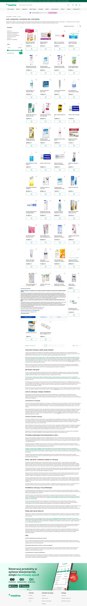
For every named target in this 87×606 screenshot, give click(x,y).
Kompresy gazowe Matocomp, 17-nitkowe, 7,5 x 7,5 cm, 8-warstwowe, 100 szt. (59, 236)
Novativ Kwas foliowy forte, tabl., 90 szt (30, 236)
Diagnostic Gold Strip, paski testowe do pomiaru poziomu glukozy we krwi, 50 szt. (73, 260)
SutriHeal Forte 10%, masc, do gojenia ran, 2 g (73, 309)
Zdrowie (17, 9)
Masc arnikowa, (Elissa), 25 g (59, 115)
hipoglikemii (59, 412)
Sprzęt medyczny (54, 9)
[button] (31, 45)
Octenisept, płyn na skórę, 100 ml (73, 236)
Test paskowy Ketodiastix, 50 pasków (31, 188)
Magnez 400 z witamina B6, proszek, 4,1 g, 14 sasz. (59, 285)
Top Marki (63, 595)
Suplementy (24, 9)
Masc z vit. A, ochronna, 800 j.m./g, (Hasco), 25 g (59, 43)
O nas (30, 601)
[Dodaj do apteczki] (36, 31)
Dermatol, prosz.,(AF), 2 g (31, 332)
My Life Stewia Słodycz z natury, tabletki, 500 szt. (73, 67)
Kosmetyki (41, 9)
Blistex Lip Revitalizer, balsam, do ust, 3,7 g (30, 43)
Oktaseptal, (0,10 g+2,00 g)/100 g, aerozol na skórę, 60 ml (31, 67)
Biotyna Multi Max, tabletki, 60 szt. (44, 43)
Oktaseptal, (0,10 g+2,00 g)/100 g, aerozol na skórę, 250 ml (45, 212)
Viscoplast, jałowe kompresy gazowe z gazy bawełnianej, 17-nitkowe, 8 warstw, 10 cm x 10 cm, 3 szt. (45, 139)
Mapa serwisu (45, 598)
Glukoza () (10, 31)
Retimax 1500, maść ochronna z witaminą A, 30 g (59, 164)
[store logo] (11, 5)
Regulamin (31, 598)
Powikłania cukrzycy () (12, 33)
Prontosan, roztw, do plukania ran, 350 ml (58, 212)
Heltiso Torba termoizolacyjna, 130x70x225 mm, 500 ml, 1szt (73, 285)
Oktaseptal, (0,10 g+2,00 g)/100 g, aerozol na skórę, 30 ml (59, 67)
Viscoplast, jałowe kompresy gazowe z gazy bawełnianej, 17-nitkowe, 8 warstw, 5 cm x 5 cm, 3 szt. (45, 67)
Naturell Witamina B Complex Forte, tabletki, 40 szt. (59, 260)
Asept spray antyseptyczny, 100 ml (44, 260)
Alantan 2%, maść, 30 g (73, 187)
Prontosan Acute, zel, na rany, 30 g (45, 285)
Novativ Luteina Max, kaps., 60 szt (44, 91)
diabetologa (56, 389)
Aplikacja (44, 603)
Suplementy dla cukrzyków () (13, 35)
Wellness (69, 9)
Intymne (62, 9)
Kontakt (30, 595)
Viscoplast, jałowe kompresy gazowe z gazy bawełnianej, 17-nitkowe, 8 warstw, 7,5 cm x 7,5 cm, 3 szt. (59, 188)
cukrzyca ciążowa (71, 360)
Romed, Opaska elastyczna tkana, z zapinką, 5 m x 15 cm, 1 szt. (45, 333)
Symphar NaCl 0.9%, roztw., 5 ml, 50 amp (72, 43)
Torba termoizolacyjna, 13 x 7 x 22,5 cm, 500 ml (31, 285)
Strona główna (9, 16)
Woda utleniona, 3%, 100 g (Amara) (31, 164)
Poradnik (44, 595)
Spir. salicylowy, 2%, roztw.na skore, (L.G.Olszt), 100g (73, 91)
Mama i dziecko (33, 9)
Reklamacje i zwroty (65, 601)
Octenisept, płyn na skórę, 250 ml (59, 139)
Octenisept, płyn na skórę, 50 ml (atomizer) (45, 115)
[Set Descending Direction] (80, 26)
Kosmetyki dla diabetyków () (13, 32)
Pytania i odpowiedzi (46, 601)
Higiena (47, 9)
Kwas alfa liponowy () (11, 36)
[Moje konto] (79, 5)
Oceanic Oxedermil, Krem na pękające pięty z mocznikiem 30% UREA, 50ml (31, 212)
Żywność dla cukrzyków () (12, 39)
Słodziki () (10, 38)
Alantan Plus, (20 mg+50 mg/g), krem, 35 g (73, 212)
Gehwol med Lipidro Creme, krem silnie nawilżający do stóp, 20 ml (31, 260)
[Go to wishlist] (73, 5)
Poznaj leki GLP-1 (76, 9)
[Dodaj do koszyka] (31, 48)
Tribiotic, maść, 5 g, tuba (45, 163)
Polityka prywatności (66, 598)
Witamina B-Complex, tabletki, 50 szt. (72, 139)
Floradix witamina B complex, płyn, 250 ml (30, 139)
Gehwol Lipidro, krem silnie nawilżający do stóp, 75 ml (45, 236)
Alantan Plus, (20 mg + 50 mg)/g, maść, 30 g (31, 115)
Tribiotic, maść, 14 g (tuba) (73, 114)
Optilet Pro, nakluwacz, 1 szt (73, 164)
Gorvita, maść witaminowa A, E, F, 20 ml (59, 91)
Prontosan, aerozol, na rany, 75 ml (44, 188)
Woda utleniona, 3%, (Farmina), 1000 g (30, 91)
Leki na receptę (10, 9)
